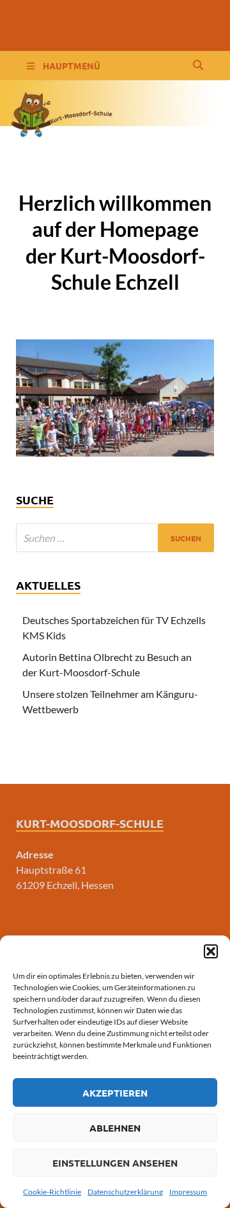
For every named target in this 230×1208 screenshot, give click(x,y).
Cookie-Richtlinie (52, 1192)
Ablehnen (115, 1127)
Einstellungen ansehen (115, 1162)
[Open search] (198, 65)
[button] (210, 951)
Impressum (188, 1192)
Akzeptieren (115, 1092)
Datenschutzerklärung (125, 1192)
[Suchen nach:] (115, 537)
